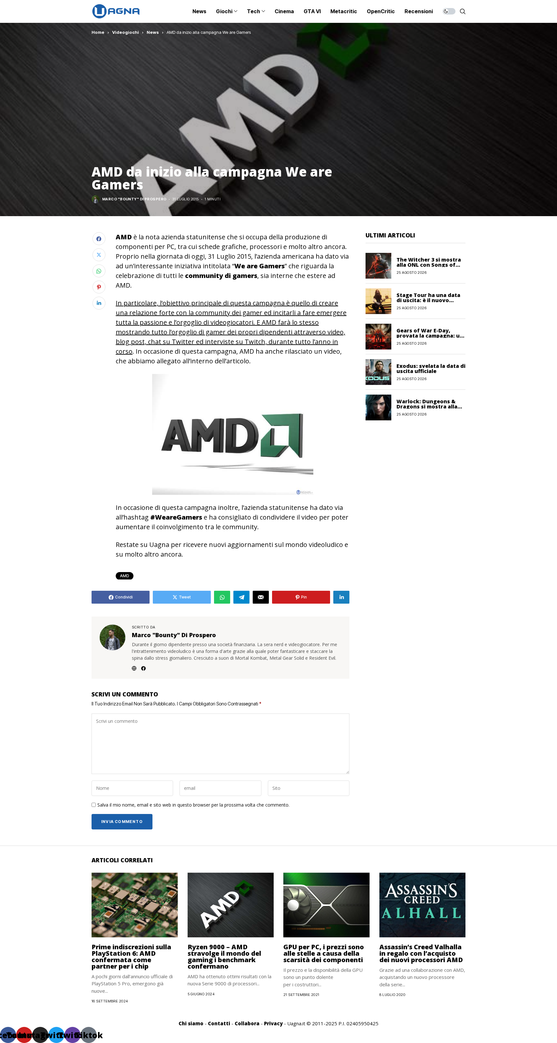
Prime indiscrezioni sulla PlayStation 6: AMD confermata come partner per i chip (131, 957)
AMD (124, 575)
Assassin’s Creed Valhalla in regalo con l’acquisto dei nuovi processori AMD (421, 953)
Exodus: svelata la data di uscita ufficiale (430, 368)
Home (98, 32)
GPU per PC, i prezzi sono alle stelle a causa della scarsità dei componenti (323, 953)
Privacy (273, 1023)
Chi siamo (191, 1023)
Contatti (219, 1023)
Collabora (247, 1023)
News (153, 32)
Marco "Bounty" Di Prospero (134, 199)
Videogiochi (125, 32)
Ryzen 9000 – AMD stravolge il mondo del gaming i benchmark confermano (224, 957)
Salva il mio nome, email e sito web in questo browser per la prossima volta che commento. (193, 805)
